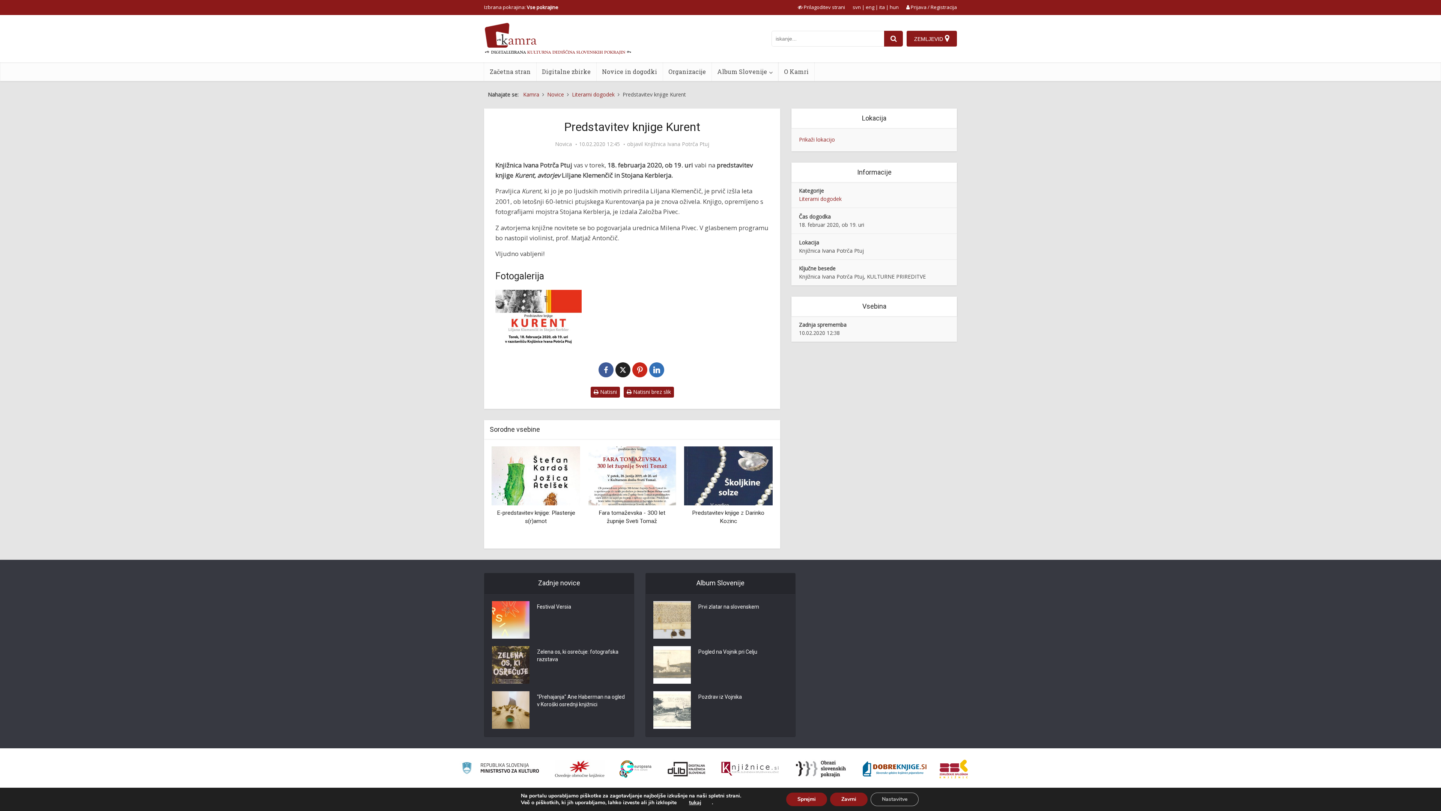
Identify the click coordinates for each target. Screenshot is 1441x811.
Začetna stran (510, 71)
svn (857, 7)
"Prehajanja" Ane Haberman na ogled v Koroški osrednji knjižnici (581, 700)
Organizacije (687, 71)
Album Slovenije (742, 71)
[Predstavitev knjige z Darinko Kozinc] (728, 475)
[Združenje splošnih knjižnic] (954, 769)
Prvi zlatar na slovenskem (728, 607)
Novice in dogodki (629, 71)
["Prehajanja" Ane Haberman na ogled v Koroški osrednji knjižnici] (510, 710)
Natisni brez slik (651, 391)
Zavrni (848, 799)
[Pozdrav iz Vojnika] (672, 710)
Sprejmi (806, 799)
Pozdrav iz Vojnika (720, 697)
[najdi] (893, 39)
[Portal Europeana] (635, 769)
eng (870, 7)
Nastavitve (894, 799)
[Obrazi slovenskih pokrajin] (821, 769)
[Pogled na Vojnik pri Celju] (672, 665)
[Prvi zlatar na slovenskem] (672, 620)
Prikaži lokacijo (817, 139)
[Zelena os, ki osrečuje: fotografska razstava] (510, 665)
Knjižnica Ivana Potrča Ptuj (676, 144)
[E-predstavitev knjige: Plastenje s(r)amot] (536, 475)
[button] (754, 494)
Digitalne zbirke (566, 71)
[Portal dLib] (686, 769)
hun (894, 7)
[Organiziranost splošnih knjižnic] (580, 769)
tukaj (695, 802)
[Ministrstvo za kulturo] (500, 769)
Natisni (608, 391)
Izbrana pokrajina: (521, 7)
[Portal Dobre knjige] (895, 768)
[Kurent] (538, 318)
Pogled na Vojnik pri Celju (727, 652)
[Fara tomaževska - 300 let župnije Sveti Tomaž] (632, 475)
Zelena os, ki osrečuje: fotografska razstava (577, 655)
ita (882, 7)
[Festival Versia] (510, 620)
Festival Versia (554, 607)
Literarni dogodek (820, 198)
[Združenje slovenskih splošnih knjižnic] (750, 768)
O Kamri (796, 71)
